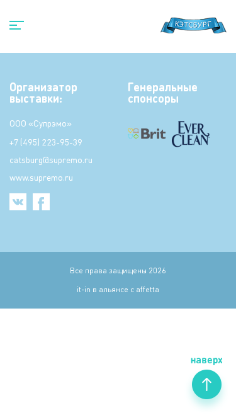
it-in (84, 289)
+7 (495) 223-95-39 (45, 141)
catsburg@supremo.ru (51, 159)
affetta (147, 289)
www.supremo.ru (41, 177)
